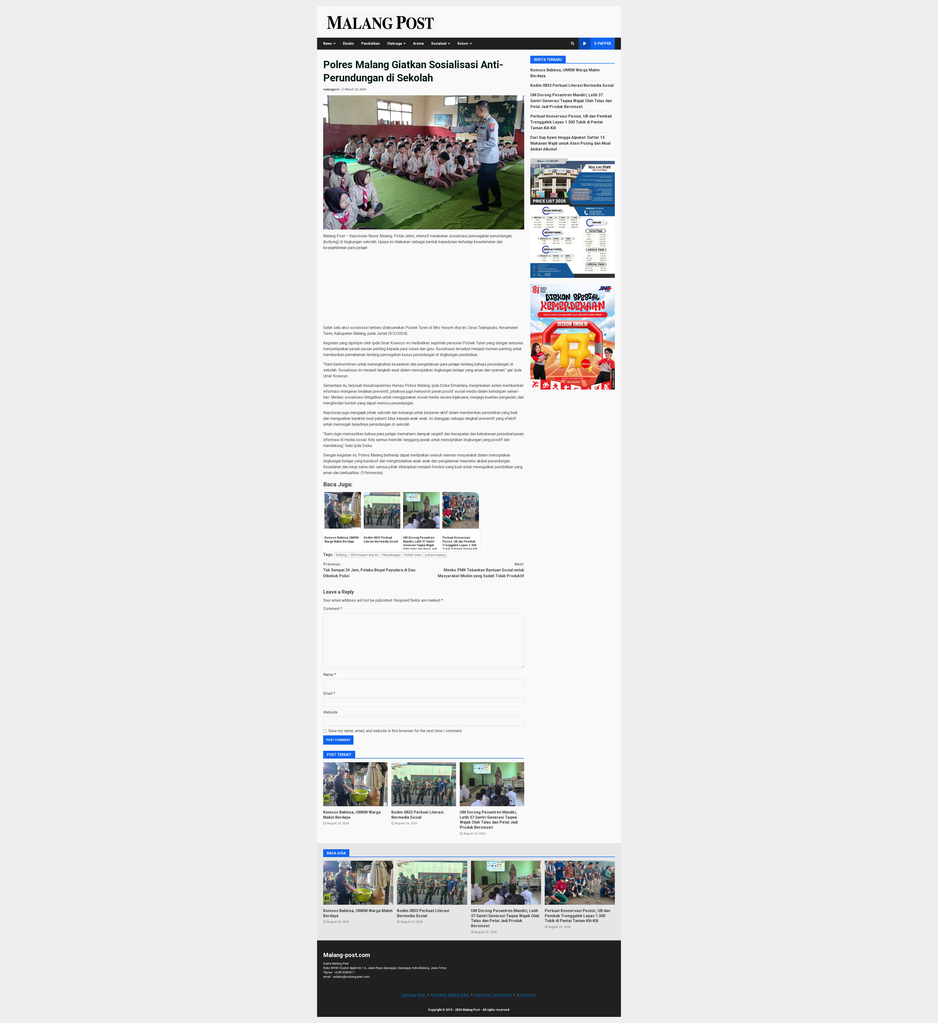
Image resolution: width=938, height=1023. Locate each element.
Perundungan (391, 555)
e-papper (602, 43)
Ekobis (348, 43)
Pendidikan (370, 43)
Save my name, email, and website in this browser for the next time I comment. (395, 731)
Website (330, 712)
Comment (332, 608)
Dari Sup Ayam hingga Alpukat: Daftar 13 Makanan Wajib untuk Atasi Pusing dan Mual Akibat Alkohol (570, 143)
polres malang (435, 555)
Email (329, 693)
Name (329, 674)
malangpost (331, 89)
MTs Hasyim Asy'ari (364, 555)
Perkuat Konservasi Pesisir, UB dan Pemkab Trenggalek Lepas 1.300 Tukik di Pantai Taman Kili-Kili (571, 122)
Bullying (341, 555)
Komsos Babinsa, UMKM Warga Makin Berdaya (355, 784)
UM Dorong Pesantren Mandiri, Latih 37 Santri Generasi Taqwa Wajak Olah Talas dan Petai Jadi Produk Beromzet (492, 784)
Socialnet (439, 43)
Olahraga (394, 43)
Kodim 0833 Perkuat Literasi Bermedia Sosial (423, 784)
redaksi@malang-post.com (351, 977)
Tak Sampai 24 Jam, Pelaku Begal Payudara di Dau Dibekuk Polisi (369, 570)
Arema (418, 43)
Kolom (463, 43)
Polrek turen (413, 555)
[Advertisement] (423, 288)
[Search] (572, 43)
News (327, 43)
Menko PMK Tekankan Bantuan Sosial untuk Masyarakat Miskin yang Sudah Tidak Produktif (481, 570)
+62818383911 (344, 972)
